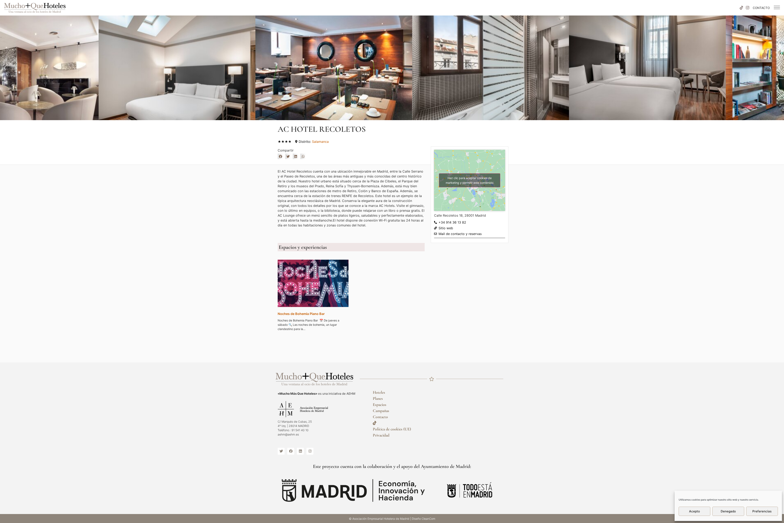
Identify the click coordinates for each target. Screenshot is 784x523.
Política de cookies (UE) (392, 429)
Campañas (381, 410)
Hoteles (379, 392)
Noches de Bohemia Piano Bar (301, 314)
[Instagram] (748, 8)
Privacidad (381, 435)
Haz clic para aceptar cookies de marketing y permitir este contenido (469, 180)
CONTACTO (761, 8)
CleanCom (428, 518)
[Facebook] (290, 451)
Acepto (694, 511)
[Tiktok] (741, 8)
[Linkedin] (300, 451)
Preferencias (762, 511)
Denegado (728, 511)
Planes (378, 398)
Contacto (380, 416)
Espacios (379, 404)
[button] (4, 67)
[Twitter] (281, 451)
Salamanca (320, 142)
